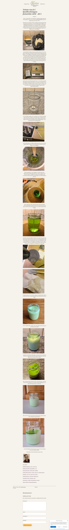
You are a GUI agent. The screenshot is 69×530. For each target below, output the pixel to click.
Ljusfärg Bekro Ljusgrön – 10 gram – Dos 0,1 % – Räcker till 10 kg (33, 472)
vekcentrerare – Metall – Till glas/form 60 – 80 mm (31, 480)
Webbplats (24, 520)
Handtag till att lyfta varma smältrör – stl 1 (30, 468)
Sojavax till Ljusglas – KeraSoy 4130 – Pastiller (30, 470)
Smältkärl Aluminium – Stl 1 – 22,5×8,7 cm (30, 466)
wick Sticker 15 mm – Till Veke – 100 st (29, 478)
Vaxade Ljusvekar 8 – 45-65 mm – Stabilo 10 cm (30, 476)
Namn (24, 512)
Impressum (63, 528)
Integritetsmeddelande (59, 528)
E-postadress (25, 516)
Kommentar (25, 501)
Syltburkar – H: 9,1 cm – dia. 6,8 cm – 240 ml (30, 474)
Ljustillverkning (23, 487)
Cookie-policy (55, 528)
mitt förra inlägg (40, 18)
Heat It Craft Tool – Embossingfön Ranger (30, 482)
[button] (67, 520)
